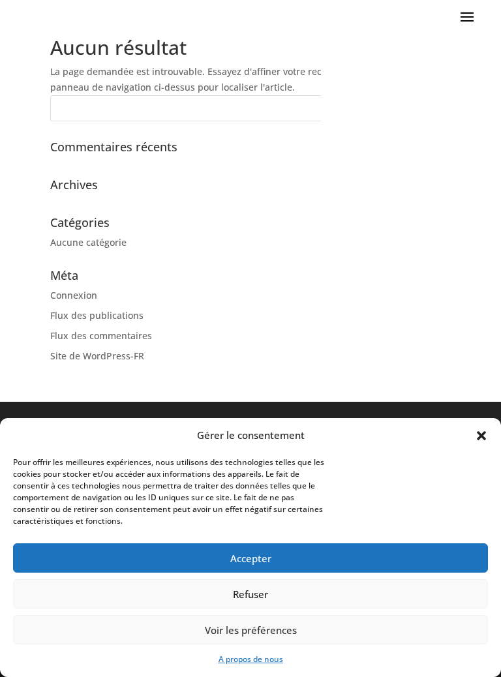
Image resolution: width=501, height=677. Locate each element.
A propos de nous (251, 659)
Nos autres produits (434, 217)
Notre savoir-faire (439, 51)
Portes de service (440, 335)
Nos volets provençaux (428, 134)
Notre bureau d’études (428, 85)
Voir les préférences (251, 630)
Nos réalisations (442, 185)
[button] (481, 435)
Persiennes (453, 301)
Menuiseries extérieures (424, 234)
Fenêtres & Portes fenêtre (421, 251)
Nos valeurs (452, 68)
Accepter (250, 558)
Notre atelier (450, 102)
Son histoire (451, 151)
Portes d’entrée (444, 318)
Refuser (250, 594)
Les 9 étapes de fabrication (418, 168)
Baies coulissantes (437, 268)
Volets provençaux (437, 284)
